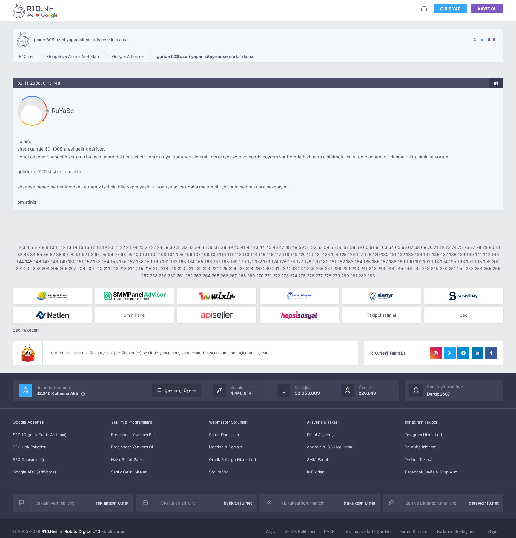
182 (341, 261)
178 (307, 261)
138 (453, 254)
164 (191, 261)
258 (154, 275)
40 (236, 247)
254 (479, 268)
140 (470, 254)
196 (461, 261)
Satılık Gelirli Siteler (129, 472)
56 (340, 247)
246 (408, 268)
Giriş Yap (450, 8)
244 (390, 268)
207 (72, 268)
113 (245, 254)
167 (216, 261)
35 (204, 247)
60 (365, 247)
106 (188, 254)
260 (172, 275)
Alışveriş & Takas (322, 422)
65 (397, 247)
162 (173, 261)
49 (294, 247)
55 (333, 247)
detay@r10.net (484, 502)
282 (362, 275)
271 (268, 275)
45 (268, 247)
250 (444, 268)
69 (423, 247)
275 (302, 275)
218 (164, 268)
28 (159, 247)
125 (343, 254)
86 (46, 254)
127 (359, 254)
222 (198, 268)
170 (242, 261)
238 (337, 268)
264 (207, 275)
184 (358, 261)
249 (435, 268)
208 (81, 268)
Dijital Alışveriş (320, 434)
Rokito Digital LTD (82, 531)
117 (278, 254)
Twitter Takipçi (418, 459)
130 (384, 254)
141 (478, 254)
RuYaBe (63, 111)
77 (472, 247)
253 (470, 268)
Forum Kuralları (414, 531)
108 (205, 254)
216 (148, 268)
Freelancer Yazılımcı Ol (132, 446)
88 (59, 254)
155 (114, 261)
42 (249, 247)
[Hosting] (299, 296)
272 (276, 275)
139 (461, 254)
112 (238, 254)
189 (401, 261)
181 (333, 261)
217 (156, 268)
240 (355, 268)
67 (410, 247)
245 (399, 268)
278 (327, 275)
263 (198, 275)
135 (427, 254)
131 (393, 254)
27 (153, 247)
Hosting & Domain (225, 446)
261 (180, 275)
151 (80, 261)
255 (488, 268)
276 (310, 275)
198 (478, 261)
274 (293, 275)
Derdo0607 (438, 393)
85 (39, 254)
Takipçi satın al (381, 315)
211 (107, 268)
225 (224, 268)
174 (274, 261)
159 (148, 261)
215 (139, 268)
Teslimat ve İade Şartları (367, 531)
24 (134, 247)
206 (63, 268)
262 (189, 275)
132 (401, 254)
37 (217, 247)
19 (104, 247)
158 (140, 261)
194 (444, 261)
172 (258, 261)
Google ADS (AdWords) (34, 472)
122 (318, 254)
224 (215, 268)
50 (301, 247)
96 (110, 254)
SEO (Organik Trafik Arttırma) (40, 434)
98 (123, 254)
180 (324, 261)
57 (346, 247)
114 (254, 254)
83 (26, 254)
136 (436, 254)
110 (222, 254)
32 (184, 247)
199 (487, 261)
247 (417, 268)
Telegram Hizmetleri (423, 434)
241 (364, 268)
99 (130, 254)
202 (28, 268)
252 (461, 268)
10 (52, 247)
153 (97, 261)
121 (310, 254)
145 (29, 261)
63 (384, 247)
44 (262, 247)
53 (320, 247)
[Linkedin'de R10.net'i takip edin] (477, 353)
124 (334, 254)
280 (345, 275)
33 (191, 247)
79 (485, 247)
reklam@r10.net (112, 502)
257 (145, 275)
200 (496, 261)
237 (328, 268)
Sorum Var (218, 472)
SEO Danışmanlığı (29, 459)
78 (478, 247)
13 (69, 247)
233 (293, 268)
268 (242, 275)
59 (359, 247)
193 (435, 261)
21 (116, 247)
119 (294, 254)
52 (313, 247)
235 (311, 268)
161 (165, 261)
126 (351, 254)
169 (234, 261)
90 (72, 254)
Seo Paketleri (26, 329)
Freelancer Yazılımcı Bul (133, 434)
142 (486, 254)
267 (233, 275)
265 (215, 275)
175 (283, 261)
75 (460, 247)
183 (350, 261)
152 (88, 261)
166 (208, 261)
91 (78, 254)
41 (243, 247)
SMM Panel (317, 459)
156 (123, 261)
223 (206, 268)
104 (171, 254)
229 (258, 268)
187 (384, 261)
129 (376, 254)
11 (58, 247)
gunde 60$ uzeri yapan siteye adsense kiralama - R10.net (37, 10)
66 (404, 247)
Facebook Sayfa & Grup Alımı (431, 472)
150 (72, 261)
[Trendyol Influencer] (216, 296)
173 (266, 261)
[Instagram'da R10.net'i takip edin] (436, 353)
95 (104, 254)
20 (110, 247)
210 (98, 268)
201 (19, 268)
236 (320, 268)
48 (288, 247)
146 (37, 261)
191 (418, 261)
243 (381, 268)
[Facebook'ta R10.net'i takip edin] (491, 353)
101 (145, 254)
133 (410, 254)
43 (255, 247)
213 (123, 268)
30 (172, 247)
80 (491, 247)
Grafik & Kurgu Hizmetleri (232, 459)
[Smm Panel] (463, 296)
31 (178, 247)
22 (122, 247)
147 (46, 261)
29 (165, 247)
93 (90, 254)
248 (426, 268)
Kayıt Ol (487, 8)
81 (497, 247)
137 (444, 254)
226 (232, 268)
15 (81, 247)
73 (448, 247)
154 (105, 261)
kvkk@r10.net (238, 502)
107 (197, 254)
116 (270, 254)
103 (162, 254)
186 (376, 261)
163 (182, 261)
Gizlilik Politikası (300, 531)
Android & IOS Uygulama (329, 446)
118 (285, 254)
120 (302, 254)
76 (466, 247)
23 (128, 247)
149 (63, 261)
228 (249, 268)
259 (163, 275)
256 (496, 268)
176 (291, 261)
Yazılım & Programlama (131, 422)
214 (131, 268)
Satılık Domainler (224, 434)
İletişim (492, 531)
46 (275, 247)
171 (250, 261)
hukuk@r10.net (359, 502)
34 (197, 247)
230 (267, 268)
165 (199, 261)
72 (442, 247)
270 (260, 275)
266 (224, 275)
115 (262, 254)
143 (495, 254)
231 (275, 268)
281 (353, 275)
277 (319, 275)
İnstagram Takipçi (421, 422)
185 (367, 261)
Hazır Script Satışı (127, 459)
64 (391, 247)
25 (141, 247)
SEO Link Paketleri (30, 446)
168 (225, 261)
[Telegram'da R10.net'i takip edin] (463, 353)
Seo (463, 315)
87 (52, 254)
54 (326, 247)
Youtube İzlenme (420, 446)
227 (241, 268)
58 (352, 247)
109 (214, 254)
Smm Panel (134, 315)
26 (147, 247)
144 (20, 261)
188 (393, 261)
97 (116, 254)
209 (90, 268)
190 (410, 261)
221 (189, 268)
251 (452, 268)
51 (307, 247)
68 (417, 247)
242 (372, 268)
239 (346, 268)
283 (371, 275)
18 (98, 247)
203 (37, 268)
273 (285, 275)
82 (19, 254)
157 (131, 261)
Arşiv (271, 531)
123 (326, 254)
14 (75, 247)
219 (172, 268)
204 (46, 268)
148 (54, 261)
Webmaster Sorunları (228, 422)
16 (87, 247)
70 (430, 247)
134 (418, 254)
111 (230, 254)
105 (180, 254)
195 (452, 261)
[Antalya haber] (52, 296)
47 (281, 247)
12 (63, 247)
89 (65, 254)
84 (33, 254)
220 (181, 268)
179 (316, 261)
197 (469, 261)
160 (157, 261)
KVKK (329, 531)
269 (251, 275)
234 (302, 268)
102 (154, 254)
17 (92, 247)
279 (336, 275)
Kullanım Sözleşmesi (456, 531)
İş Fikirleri (316, 472)
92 (84, 254)
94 (97, 254)
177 (299, 261)
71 (436, 247)
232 (284, 268)
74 (454, 247)
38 (223, 247)
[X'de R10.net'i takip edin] (450, 353)
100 (137, 254)
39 (230, 247)
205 (55, 268)
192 (426, 261)
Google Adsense (28, 422)
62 (378, 247)
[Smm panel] (134, 296)
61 (372, 247)
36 (211, 247)
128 (367, 254)
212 (114, 268)
